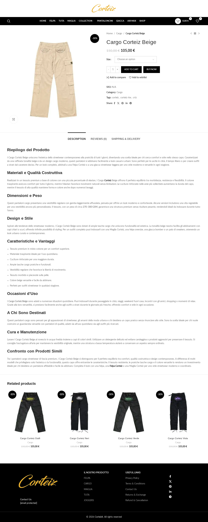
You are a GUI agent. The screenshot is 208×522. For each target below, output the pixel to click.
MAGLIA (88, 489)
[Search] (9, 21)
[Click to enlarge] (14, 119)
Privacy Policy (132, 478)
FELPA (87, 478)
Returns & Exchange (135, 495)
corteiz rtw (125, 98)
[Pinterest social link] (122, 103)
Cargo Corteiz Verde (128, 438)
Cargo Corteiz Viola (178, 438)
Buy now (152, 69)
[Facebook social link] (114, 103)
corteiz (115, 98)
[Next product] (199, 34)
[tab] (77, 137)
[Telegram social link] (131, 103)
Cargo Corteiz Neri (79, 438)
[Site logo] (104, 8)
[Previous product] (191, 34)
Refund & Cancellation (136, 500)
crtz (135, 98)
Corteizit (99, 517)
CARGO (88, 484)
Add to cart (131, 69)
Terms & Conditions (135, 484)
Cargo (119, 33)
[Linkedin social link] (127, 103)
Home (109, 33)
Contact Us (131, 489)
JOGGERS (89, 500)
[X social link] (118, 103)
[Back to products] (195, 34)
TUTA (86, 495)
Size (108, 59)
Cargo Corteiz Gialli (30, 438)
